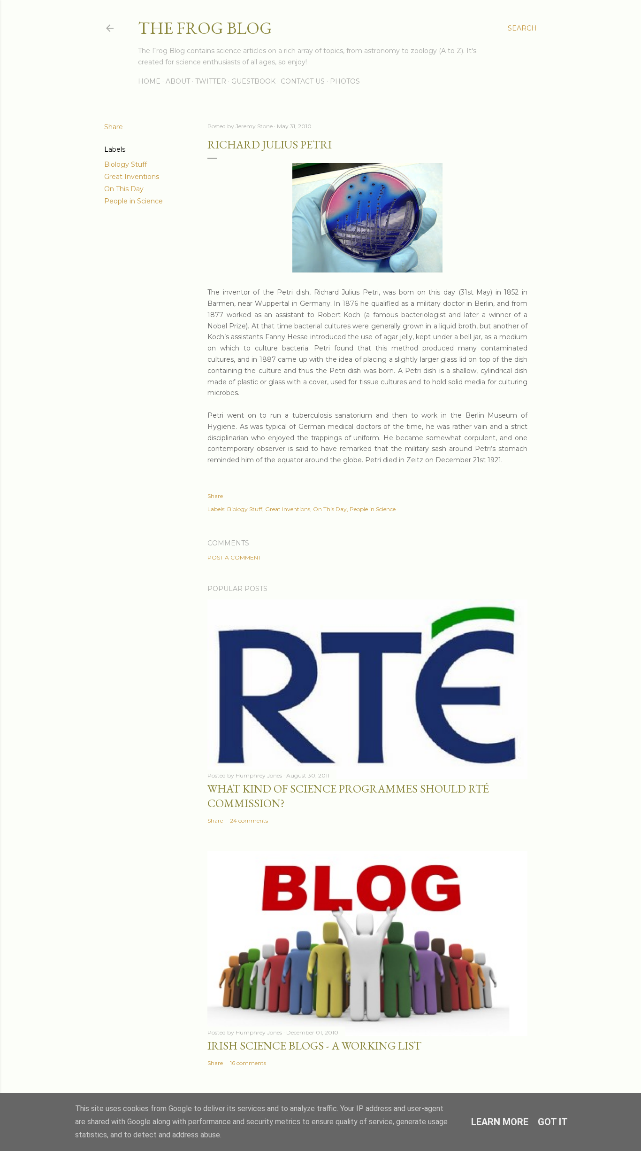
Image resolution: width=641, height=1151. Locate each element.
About (178, 81)
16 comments (248, 1062)
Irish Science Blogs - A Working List (314, 1045)
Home (149, 81)
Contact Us (303, 81)
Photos (345, 81)
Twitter (210, 81)
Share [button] (113, 127)
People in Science (133, 201)
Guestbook (253, 81)
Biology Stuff (125, 164)
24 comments (249, 820)
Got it (553, 1122)
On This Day (124, 189)
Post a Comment (234, 557)
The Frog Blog (205, 28)
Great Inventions (131, 176)
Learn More (499, 1122)
